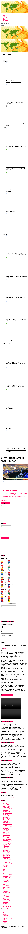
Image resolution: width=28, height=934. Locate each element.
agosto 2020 (6, 880)
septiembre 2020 (8, 879)
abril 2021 (5, 870)
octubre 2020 (6, 877)
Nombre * (3, 631)
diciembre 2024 (7, 822)
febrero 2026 (6, 806)
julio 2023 (6, 846)
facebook (5, 15)
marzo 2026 (6, 804)
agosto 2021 (6, 865)
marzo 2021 (6, 872)
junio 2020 (6, 883)
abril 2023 (6, 850)
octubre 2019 (6, 892)
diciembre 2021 (7, 859)
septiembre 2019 (7, 894)
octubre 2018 (6, 903)
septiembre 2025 (7, 813)
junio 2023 (6, 847)
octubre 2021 (6, 862)
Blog (4, 919)
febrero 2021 (6, 873)
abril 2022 (6, 854)
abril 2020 (6, 885)
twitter (5, 16)
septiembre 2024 (7, 826)
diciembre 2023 (7, 839)
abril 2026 (6, 803)
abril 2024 (6, 833)
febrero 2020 (6, 888)
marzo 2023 (6, 851)
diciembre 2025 (7, 809)
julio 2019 (5, 895)
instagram (6, 19)
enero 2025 (6, 821)
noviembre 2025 (7, 810)
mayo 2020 (6, 884)
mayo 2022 (6, 853)
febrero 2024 (6, 836)
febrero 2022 (6, 857)
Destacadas (6, 912)
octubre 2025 (6, 811)
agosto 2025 (6, 814)
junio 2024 (6, 831)
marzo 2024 (6, 835)
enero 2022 (6, 858)
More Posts (4, 500)
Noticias (5, 234)
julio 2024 (6, 829)
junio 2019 (6, 896)
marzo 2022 (6, 855)
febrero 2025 (6, 820)
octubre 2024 (6, 825)
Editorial (5, 61)
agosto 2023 (6, 844)
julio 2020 (6, 881)
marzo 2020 (6, 887)
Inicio (4, 60)
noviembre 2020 (7, 876)
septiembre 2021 (7, 864)
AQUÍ (12, 797)
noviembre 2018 (7, 902)
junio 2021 (6, 868)
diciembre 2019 (7, 891)
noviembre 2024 (7, 824)
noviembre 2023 (7, 840)
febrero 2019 (6, 898)
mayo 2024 (6, 832)
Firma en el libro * (6, 635)
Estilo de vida (6, 917)
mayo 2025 (6, 815)
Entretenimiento (7, 343)
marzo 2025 (6, 818)
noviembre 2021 (7, 861)
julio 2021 (5, 866)
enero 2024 (6, 837)
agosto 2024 (6, 828)
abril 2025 (6, 817)
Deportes (5, 915)
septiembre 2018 (7, 905)
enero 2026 (6, 807)
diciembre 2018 (7, 901)
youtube (5, 18)
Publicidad (6, 20)
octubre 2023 (6, 842)
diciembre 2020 (7, 875)
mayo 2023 (6, 848)
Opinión (5, 127)
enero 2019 (6, 899)
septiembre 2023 (7, 843)
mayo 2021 (6, 869)
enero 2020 (6, 890)
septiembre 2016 (7, 906)
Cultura (5, 914)
